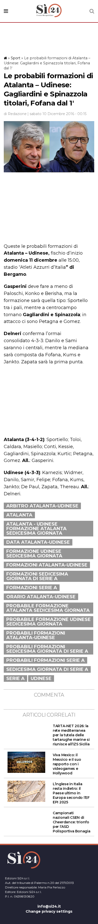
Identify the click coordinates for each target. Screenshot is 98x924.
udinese (41, 678)
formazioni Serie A (31, 587)
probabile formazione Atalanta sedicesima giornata (48, 608)
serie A (15, 678)
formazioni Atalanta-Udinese (46, 565)
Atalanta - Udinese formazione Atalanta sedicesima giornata (36, 528)
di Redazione (15, 114)
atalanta (19, 515)
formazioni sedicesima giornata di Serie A (37, 576)
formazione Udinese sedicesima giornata (34, 554)
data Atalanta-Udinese (38, 542)
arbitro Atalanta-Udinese (42, 506)
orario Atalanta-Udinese (41, 597)
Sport (15, 58)
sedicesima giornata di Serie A (47, 669)
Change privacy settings (49, 911)
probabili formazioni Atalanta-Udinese (35, 635)
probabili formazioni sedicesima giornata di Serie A (47, 649)
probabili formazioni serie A (45, 660)
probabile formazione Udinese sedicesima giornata (48, 622)
